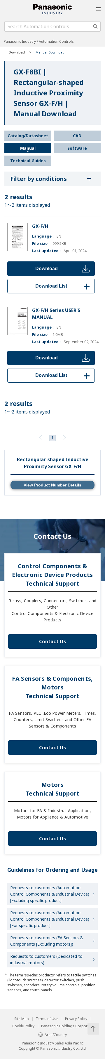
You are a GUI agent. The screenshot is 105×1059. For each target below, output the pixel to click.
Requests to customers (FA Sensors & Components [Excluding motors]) (46, 941)
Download (46, 268)
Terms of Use (47, 1019)
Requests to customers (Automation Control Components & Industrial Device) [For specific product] (49, 919)
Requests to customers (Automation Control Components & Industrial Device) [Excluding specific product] (49, 894)
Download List (63, 286)
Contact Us (52, 641)
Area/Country (56, 1034)
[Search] (95, 26)
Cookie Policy (23, 1026)
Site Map (21, 1019)
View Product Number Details (52, 485)
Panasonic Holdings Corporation (68, 1026)
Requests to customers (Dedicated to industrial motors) (46, 959)
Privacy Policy (76, 1019)
